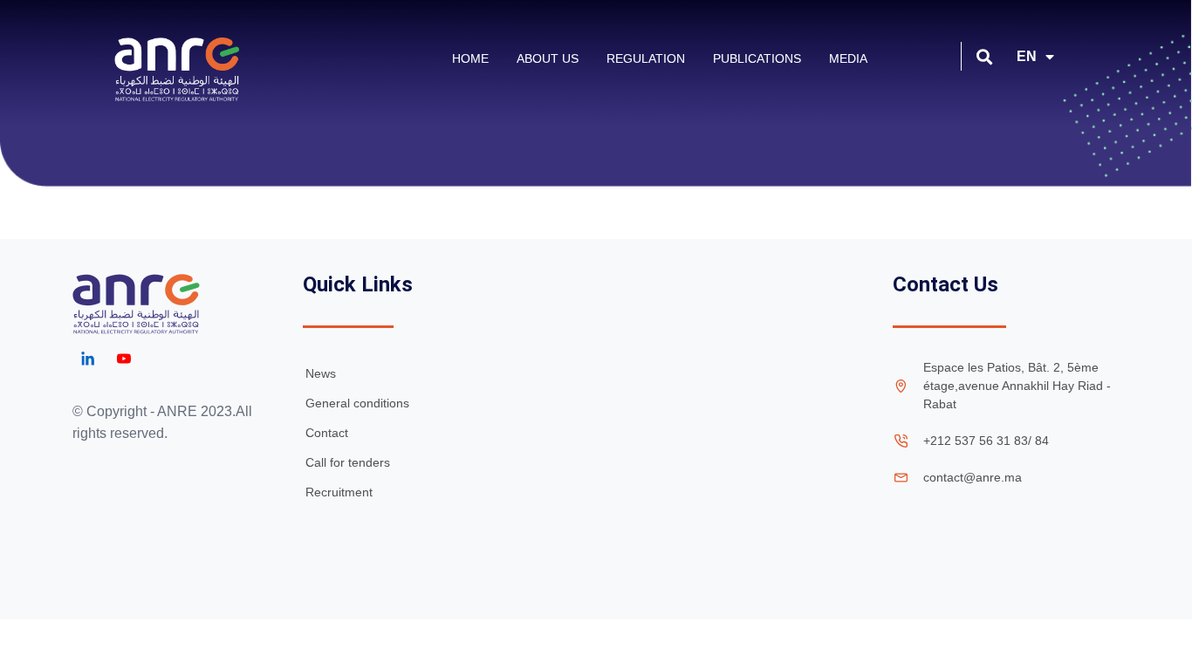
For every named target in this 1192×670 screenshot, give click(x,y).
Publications (757, 58)
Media (848, 58)
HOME (470, 58)
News (320, 373)
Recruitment (339, 492)
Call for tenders (347, 462)
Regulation (645, 58)
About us (548, 58)
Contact (326, 433)
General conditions (357, 403)
